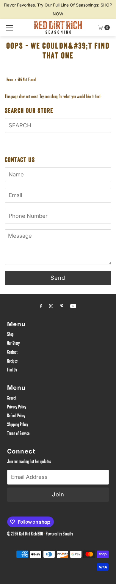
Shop (10, 335)
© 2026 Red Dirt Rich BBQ (25, 534)
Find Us (12, 370)
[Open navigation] (9, 27)
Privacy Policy (16, 407)
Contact (12, 352)
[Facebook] (41, 307)
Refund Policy (16, 416)
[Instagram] (51, 307)
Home (10, 80)
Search (11, 398)
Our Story (13, 344)
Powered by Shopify (59, 534)
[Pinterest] (61, 307)
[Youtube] (73, 307)
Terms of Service (18, 434)
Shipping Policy (17, 425)
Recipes (12, 361)
